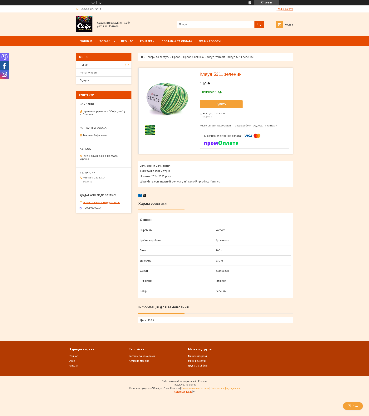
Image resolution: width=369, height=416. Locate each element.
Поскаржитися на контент (195, 388)
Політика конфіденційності (225, 388)
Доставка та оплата (176, 41)
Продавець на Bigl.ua (184, 384)
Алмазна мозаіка (139, 360)
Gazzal (73, 365)
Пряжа (176, 57)
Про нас (127, 41)
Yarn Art (73, 356)
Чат (355, 406)
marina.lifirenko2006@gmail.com (101, 202)
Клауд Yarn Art (216, 57)
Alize (72, 360)
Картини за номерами (142, 356)
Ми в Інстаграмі (197, 356)
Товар (84, 64)
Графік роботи (210, 41)
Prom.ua (202, 381)
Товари (104, 41)
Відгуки (84, 80)
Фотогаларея (88, 72)
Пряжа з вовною (193, 57)
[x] (144, 195)
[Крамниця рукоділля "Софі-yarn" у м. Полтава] (84, 31)
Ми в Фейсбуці (197, 360)
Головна (86, 41)
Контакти (147, 41)
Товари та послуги (157, 57)
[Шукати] (259, 24)
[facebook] (140, 195)
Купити (221, 104)
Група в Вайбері (198, 365)
